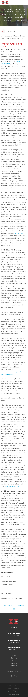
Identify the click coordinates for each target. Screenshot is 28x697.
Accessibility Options (15, 691)
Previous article (8, 605)
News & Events (19, 20)
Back (14, 609)
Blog (5, 24)
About (14, 655)
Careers (14, 663)
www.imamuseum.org (12, 486)
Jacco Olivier (19, 233)
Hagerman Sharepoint (14, 688)
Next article (21, 605)
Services (14, 658)
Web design (12, 694)
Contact (14, 666)
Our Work (14, 660)
